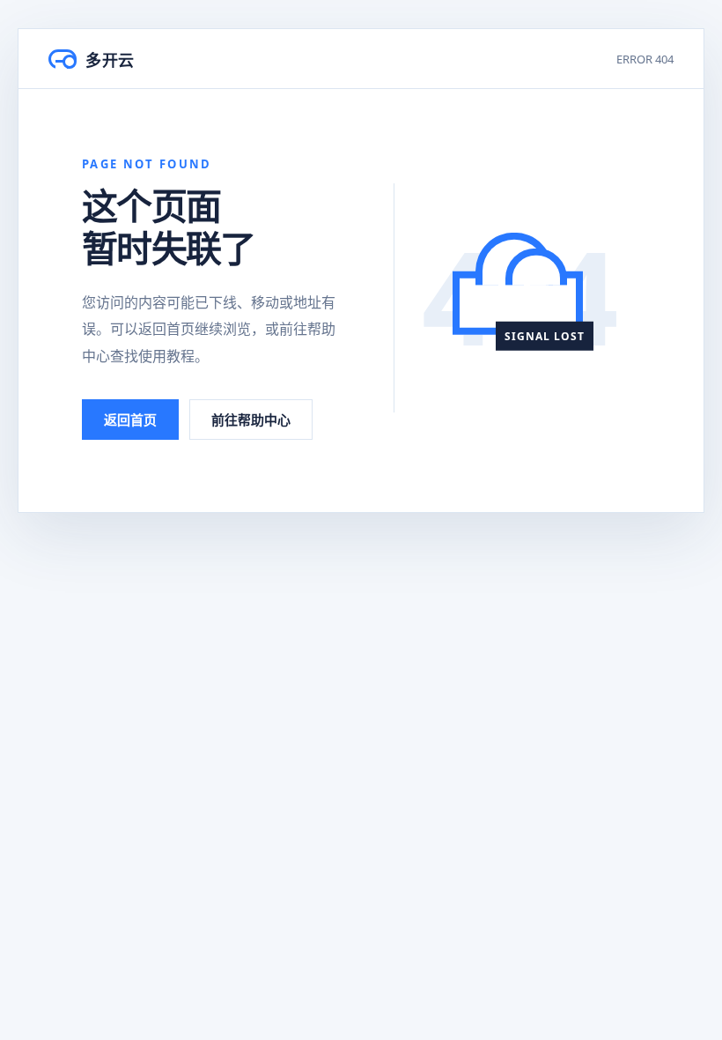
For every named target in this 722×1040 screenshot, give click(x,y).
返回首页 (130, 419)
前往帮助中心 (251, 419)
